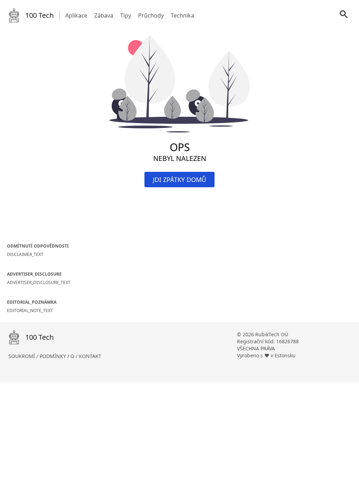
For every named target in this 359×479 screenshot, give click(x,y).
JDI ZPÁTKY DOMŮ (179, 179)
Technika (182, 15)
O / (74, 356)
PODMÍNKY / (55, 356)
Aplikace (76, 15)
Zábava (103, 15)
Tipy (125, 15)
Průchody (151, 15)
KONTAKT (90, 356)
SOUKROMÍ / (24, 356)
